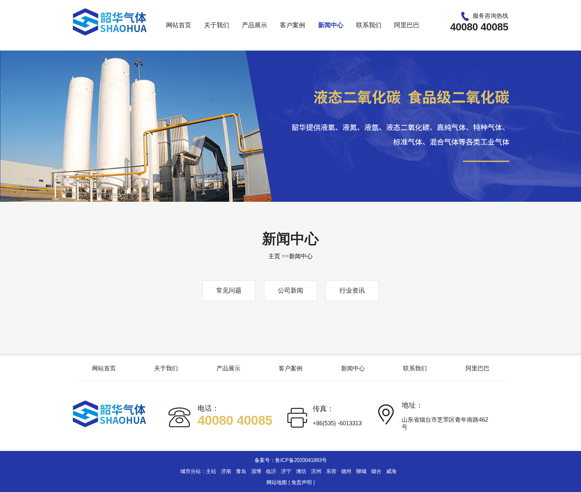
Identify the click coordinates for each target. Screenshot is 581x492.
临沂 (271, 471)
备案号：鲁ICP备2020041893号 (291, 460)
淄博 (256, 471)
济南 (226, 471)
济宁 (286, 471)
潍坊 (301, 471)
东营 (331, 471)
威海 (391, 471)
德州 (346, 471)
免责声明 (301, 482)
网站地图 (276, 482)
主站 (211, 471)
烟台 (376, 471)
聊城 (361, 471)
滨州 (316, 471)
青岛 (241, 471)
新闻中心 (301, 256)
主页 (274, 256)
